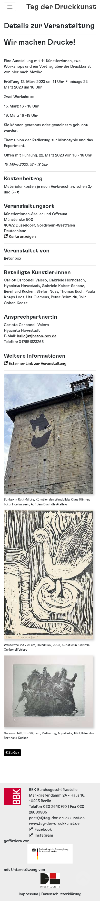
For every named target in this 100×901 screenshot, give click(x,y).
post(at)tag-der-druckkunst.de (57, 818)
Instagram (44, 835)
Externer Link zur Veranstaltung (37, 364)
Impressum (28, 894)
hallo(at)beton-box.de (36, 336)
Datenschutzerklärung (61, 894)
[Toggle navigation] (10, 7)
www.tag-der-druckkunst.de (54, 824)
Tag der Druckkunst (61, 7)
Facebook (43, 829)
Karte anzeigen (22, 237)
